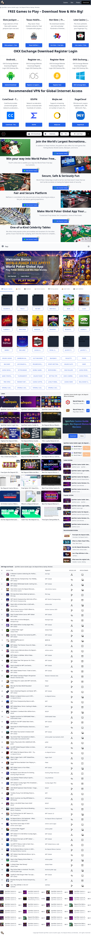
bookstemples (69, 329)
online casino (14, 652)
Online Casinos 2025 (16, 611)
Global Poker (14, 631)
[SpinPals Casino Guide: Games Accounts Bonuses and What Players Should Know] (67, 465)
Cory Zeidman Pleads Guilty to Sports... (22, 778)
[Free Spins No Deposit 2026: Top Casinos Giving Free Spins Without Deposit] (67, 536)
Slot (72, 2)
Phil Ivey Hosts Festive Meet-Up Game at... (22, 594)
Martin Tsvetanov (15, 810)
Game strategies (7, 376)
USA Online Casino (16, 591)
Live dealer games (23, 364)
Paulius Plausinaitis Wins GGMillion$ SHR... (23, 742)
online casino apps (16, 825)
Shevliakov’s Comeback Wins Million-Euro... (23, 711)
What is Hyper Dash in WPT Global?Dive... (22, 757)
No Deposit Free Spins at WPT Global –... (22, 839)
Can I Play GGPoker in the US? (19, 885)
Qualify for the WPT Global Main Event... (22, 721)
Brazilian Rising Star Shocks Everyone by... (23, 880)
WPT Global (13, 580)
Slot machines (38, 358)
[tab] (7, 289)
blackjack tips (14, 621)
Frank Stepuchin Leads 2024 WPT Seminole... (23, 681)
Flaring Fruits (7, 329)
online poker (14, 830)
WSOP (12, 688)
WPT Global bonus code (17, 846)
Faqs (74, 543)
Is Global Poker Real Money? (18, 864)
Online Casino (76, 549)
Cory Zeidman (14, 779)
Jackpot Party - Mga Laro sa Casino (69, 350)
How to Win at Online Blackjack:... (20, 619)
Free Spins (75, 537)
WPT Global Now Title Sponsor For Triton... (23, 660)
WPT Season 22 (14, 815)
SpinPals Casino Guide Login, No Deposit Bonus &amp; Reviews (21, 7)
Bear (68, 309)
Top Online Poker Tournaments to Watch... (23, 737)
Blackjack (53, 358)
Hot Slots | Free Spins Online (57, 19)
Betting (84, 562)
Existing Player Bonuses (17, 774)
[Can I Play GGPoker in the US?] (67, 554)
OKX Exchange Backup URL (80, 59)
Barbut (7, 350)
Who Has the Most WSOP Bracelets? (21, 686)
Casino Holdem (38, 350)
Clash (84, 309)
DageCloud (80, 99)
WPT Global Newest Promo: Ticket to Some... (23, 670)
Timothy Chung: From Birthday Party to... (22, 793)
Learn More (25, 276)
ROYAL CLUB (53, 350)
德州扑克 (12, 642)
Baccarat (22, 350)
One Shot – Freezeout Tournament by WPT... (23, 635)
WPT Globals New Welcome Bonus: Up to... (23, 854)
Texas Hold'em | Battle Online (34, 19)
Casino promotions (85, 376)
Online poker (37, 376)
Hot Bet (37, 309)
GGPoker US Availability (83, 556)
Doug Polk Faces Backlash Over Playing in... (23, 762)
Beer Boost (53, 309)
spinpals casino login (23, 388)
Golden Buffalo (7, 309)
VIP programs (22, 370)
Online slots (68, 364)
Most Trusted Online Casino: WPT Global (22, 614)
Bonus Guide (83, 549)
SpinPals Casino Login (77, 473)
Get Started (12, 276)
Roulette (68, 358)
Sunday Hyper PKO (16, 785)
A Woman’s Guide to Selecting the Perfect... (23, 573)
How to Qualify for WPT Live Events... (21, 665)
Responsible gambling (54, 370)
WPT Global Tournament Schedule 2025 (22, 732)
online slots (13, 606)
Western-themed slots (17, 677)
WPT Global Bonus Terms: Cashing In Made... (23, 706)
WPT (11, 703)
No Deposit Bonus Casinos (18, 851)
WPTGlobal (13, 800)
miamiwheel (54, 329)
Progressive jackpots (39, 364)
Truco (22, 309)
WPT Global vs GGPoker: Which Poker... (21, 655)
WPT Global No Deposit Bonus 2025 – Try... (23, 752)
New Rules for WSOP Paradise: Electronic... (23, 727)
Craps (84, 364)
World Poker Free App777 (28, 263)
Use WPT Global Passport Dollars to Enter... (23, 747)
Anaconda (22, 329)
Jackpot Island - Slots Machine (84, 350)
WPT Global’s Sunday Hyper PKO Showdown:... (24, 783)
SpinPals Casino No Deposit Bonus (80, 479)
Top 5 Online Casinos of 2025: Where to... (22, 609)
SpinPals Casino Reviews (78, 485)
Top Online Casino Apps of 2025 (19, 823)
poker (12, 744)
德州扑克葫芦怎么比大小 (17, 640)
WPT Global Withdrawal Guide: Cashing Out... (24, 584)
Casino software (38, 382)
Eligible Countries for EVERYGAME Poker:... (23, 716)
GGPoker (75, 556)
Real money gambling (85, 382)
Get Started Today (60, 154)
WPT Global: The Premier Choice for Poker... (23, 645)
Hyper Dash (13, 759)
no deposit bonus (15, 698)
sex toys (12, 575)
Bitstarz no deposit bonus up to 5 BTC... (22, 696)
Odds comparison (69, 376)
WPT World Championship (18, 601)
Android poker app (16, 871)
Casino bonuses (7, 370)
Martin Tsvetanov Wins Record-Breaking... (22, 808)
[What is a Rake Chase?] (67, 542)
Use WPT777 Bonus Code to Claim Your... (22, 844)
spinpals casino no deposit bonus (39, 388)
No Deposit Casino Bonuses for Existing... (22, 772)
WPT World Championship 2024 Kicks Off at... (23, 599)
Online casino (7, 358)
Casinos (79, 562)
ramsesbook (38, 329)
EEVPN (33, 99)
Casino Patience (84, 329)
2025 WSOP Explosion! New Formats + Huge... (24, 788)
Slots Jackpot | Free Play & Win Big (10, 19)
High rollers (68, 370)
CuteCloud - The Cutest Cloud (10, 99)
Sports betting (53, 364)
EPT (11, 881)
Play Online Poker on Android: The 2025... (22, 869)
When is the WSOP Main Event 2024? (21, 803)
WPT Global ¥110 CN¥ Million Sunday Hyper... (23, 834)
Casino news (68, 382)
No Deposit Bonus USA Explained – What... (23, 818)
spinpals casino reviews (54, 388)
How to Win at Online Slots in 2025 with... (22, 604)
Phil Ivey (12, 596)
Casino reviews (84, 370)
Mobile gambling (38, 370)
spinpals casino (7, 388)
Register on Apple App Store (34, 59)
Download (86, 2)
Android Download (10, 59)
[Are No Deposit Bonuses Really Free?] (67, 548)
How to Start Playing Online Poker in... (21, 859)
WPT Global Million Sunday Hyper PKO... (22, 625)
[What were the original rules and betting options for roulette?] (67, 560)
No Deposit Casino (83, 537)
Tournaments (22, 376)
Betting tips (53, 376)
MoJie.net (57, 99)
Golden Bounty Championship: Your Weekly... (23, 579)
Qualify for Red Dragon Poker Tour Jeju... (22, 874)
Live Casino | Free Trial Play (80, 19)
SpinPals (83, 467)
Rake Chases (79, 543)
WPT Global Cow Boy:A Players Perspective (23, 676)
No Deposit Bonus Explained (18, 820)
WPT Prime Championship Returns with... (22, 701)
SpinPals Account (85, 491)
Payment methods (23, 382)
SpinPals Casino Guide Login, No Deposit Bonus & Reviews (61, 933)
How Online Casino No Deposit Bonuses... (22, 589)
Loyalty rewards (53, 382)
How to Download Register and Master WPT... (23, 691)
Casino (65, 2)
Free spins (7, 382)
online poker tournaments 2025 (19, 739)
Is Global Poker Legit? (16, 630)
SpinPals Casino (76, 467)
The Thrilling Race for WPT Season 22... (22, 813)
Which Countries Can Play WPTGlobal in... (22, 798)
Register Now (57, 59)
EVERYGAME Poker (15, 718)
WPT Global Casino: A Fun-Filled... (20, 767)
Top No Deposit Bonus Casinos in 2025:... (22, 849)
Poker (78, 2)
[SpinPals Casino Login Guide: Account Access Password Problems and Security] (67, 472)
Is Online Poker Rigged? (17, 829)
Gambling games (22, 358)
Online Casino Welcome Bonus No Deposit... (23, 650)
